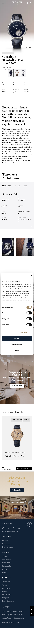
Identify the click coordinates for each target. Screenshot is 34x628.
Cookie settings (19, 618)
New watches (6, 544)
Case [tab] (14, 186)
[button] (32, 609)
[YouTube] (19, 528)
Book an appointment (23, 468)
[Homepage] (17, 3)
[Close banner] (31, 275)
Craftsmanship (7, 560)
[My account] (27, 3)
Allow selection (17, 344)
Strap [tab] (25, 186)
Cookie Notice (7, 618)
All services (6, 582)
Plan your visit (17, 386)
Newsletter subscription (10, 532)
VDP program (7, 615)
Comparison (6, 598)
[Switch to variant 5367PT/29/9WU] (23, 73)
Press (4, 572)
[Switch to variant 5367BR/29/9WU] (17, 73)
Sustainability (6, 566)
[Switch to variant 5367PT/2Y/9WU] (10, 73)
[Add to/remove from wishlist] (32, 613)
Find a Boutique (7, 547)
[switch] (29, 312)
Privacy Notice (18, 611)
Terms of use (6, 611)
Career (4, 569)
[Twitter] (14, 528)
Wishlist (4, 591)
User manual (6, 595)
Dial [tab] (19, 186)
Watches (5, 541)
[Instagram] (3, 528)
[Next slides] (30, 226)
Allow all (17, 338)
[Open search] (31, 3)
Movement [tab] (6, 186)
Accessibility (18, 615)
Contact (4, 585)
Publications (6, 563)
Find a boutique (17, 490)
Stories (4, 556)
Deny (17, 350)
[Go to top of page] (29, 524)
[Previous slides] (27, 226)
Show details (24, 332)
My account (6, 588)
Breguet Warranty (8, 601)
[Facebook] (9, 528)
